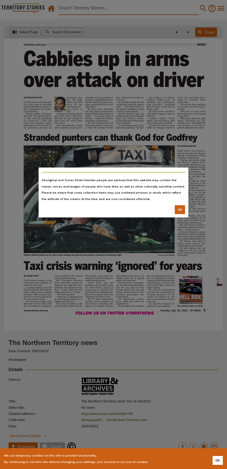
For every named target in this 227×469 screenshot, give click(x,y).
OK (180, 209)
